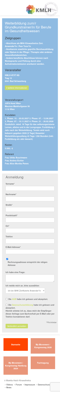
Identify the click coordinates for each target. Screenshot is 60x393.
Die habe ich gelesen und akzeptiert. (28, 299)
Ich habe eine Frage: (15, 272)
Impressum (30, 384)
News (8, 387)
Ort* (7, 225)
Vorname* (10, 183)
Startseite (15, 344)
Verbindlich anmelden (16, 326)
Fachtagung (43, 362)
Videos (9, 384)
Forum (19, 384)
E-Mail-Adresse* (13, 247)
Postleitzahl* (11, 215)
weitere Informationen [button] (17, 87)
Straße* (9, 204)
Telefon (9, 236)
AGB (14, 299)
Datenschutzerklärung (22, 304)
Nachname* (11, 194)
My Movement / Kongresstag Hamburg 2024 (16, 365)
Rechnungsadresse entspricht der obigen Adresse (27, 263)
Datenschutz (44, 384)
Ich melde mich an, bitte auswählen (22, 285)
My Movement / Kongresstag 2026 (43, 346)
